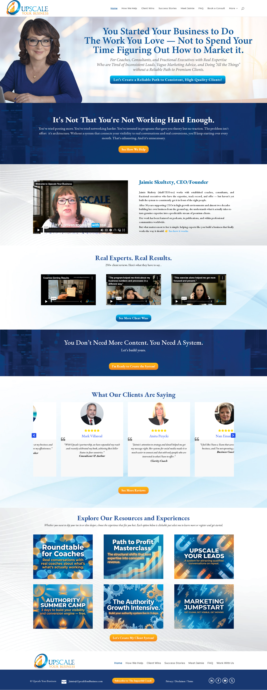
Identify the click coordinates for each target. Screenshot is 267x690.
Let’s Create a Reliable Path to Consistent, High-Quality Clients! (168, 79)
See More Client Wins (133, 318)
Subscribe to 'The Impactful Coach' (133, 680)
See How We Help (134, 149)
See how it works (178, 231)
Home (114, 8)
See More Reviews (133, 490)
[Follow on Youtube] (225, 680)
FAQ (201, 8)
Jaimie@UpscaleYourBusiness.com (86, 681)
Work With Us (225, 663)
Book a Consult (216, 8)
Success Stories (168, 8)
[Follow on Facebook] (218, 680)
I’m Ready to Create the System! (133, 366)
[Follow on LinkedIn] (211, 680)
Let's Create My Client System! (133, 638)
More (232, 8)
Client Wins (147, 8)
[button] (233, 435)
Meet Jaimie (187, 8)
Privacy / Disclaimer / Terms (179, 681)
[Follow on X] (232, 680)
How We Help (129, 8)
